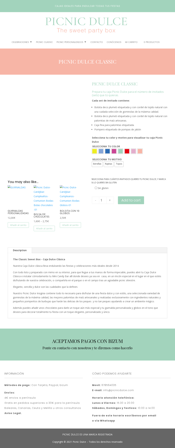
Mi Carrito (131, 42)
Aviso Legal (12, 413)
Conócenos (114, 42)
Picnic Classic (44, 42)
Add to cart (131, 200)
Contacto (96, 42)
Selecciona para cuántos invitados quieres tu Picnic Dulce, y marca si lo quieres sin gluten (128, 181)
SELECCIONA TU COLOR (106, 146)
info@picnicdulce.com (118, 390)
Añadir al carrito (18, 225)
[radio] (94, 151)
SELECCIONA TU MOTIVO (107, 159)
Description (20, 250)
